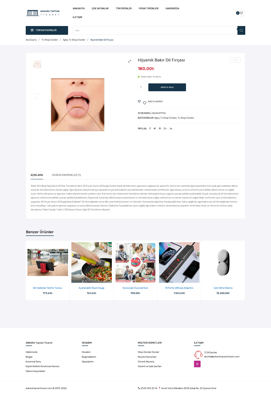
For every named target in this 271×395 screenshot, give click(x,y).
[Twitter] (155, 128)
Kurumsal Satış (33, 361)
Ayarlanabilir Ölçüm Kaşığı (91, 288)
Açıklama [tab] (37, 175)
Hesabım (86, 352)
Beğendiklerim (89, 357)
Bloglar (29, 357)
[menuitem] (79, 8)
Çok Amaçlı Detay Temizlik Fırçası (238, 60)
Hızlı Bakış (51, 279)
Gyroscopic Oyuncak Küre (135, 288)
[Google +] (165, 128)
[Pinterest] (160, 128)
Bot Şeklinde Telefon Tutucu (47, 288)
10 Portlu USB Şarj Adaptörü (179, 288)
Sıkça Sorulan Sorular (148, 352)
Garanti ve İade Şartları (149, 366)
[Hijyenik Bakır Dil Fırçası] (37, 64)
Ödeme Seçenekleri (35, 371)
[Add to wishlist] (43, 279)
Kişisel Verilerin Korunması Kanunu (42, 366)
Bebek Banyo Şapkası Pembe (233, 60)
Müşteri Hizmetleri (147, 357)
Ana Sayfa (31, 40)
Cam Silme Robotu (223, 288)
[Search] (241, 30)
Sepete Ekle (167, 87)
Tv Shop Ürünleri (50, 40)
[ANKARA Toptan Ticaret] (43, 13)
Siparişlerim (88, 361)
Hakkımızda (31, 352)
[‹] (26, 272)
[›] (245, 272)
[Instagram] (197, 364)
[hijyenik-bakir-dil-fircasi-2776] (37, 96)
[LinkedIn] (171, 128)
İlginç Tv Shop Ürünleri (74, 40)
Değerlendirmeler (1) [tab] (66, 175)
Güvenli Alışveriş (146, 361)
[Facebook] (150, 128)
